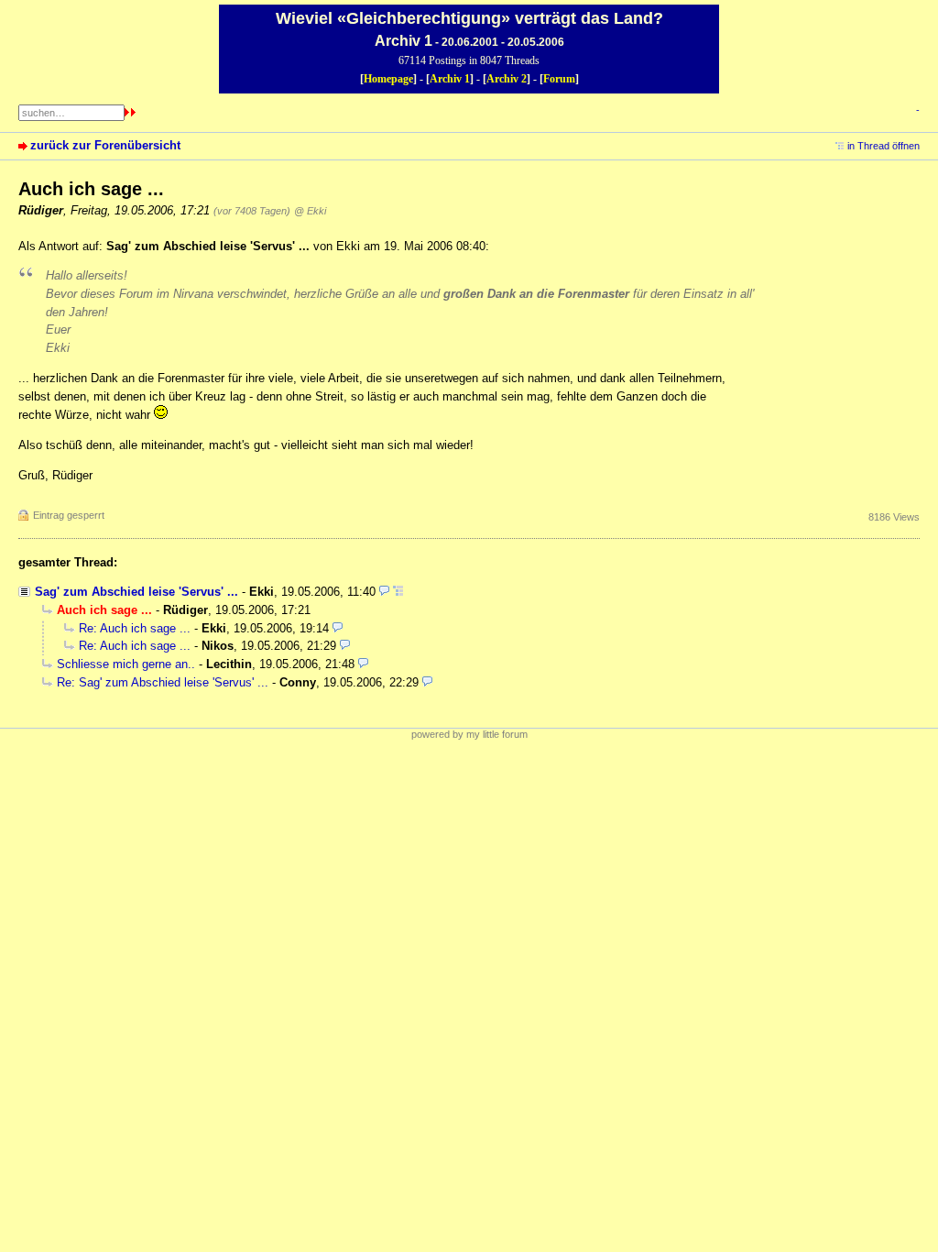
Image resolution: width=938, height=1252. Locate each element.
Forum (559, 78)
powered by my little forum (469, 734)
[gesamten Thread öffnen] (398, 592)
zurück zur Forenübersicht (105, 145)
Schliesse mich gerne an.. (126, 664)
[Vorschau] (384, 592)
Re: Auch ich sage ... (135, 628)
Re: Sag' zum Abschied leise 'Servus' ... (162, 682)
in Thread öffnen (883, 145)
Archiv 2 (506, 78)
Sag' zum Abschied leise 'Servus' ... (136, 592)
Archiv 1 (450, 78)
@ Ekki (310, 210)
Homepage (388, 78)
